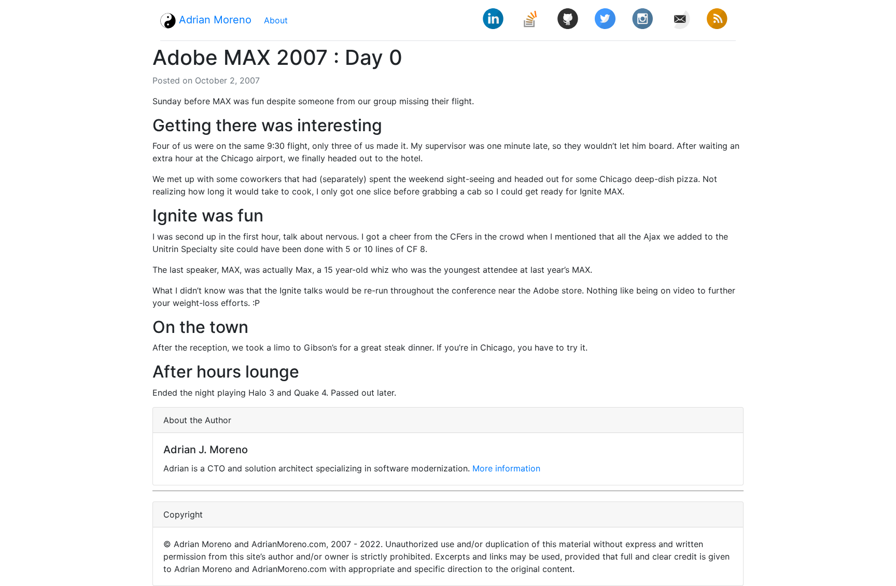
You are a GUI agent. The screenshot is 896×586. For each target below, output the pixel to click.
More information (506, 468)
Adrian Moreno (213, 19)
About (276, 20)
